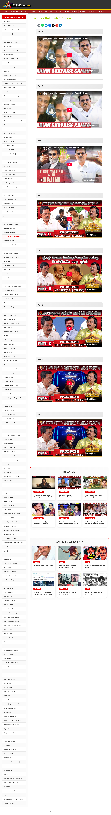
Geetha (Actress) (8, 178)
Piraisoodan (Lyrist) (9, 443)
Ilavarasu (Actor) (8, 203)
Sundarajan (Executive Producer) (12, 704)
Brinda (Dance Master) (10, 112)
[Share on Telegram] (46, 25)
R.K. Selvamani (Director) (10, 555)
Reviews (40, 11)
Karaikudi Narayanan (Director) (12, 249)
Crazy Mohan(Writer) (9, 141)
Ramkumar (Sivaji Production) (12, 530)
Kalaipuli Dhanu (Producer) (12, 236)
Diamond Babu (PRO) (9, 158)
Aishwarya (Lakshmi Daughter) (12, 29)
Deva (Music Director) (9, 149)
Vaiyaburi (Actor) (8, 753)
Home (6, 11)
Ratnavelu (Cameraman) (10, 538)
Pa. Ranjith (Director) (9, 431)
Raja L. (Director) (8, 497)
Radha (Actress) (8, 480)
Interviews (48, 11)
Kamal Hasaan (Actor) (9, 240)
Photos (32, 11)
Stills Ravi (6, 675)
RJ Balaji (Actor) (8, 551)
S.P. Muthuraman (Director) (11, 662)
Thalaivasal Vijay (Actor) (10, 716)
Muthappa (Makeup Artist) (11, 369)
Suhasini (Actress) (8, 687)
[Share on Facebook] (49, 25)
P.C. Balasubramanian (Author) (12, 435)
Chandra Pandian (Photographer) (13, 120)
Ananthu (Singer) (8, 46)
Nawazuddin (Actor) (9, 410)
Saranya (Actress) (8, 588)
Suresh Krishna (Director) (10, 708)
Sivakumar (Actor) (8, 654)
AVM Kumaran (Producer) (10, 75)
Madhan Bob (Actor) (9, 302)
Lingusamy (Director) (9, 290)
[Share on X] (53, 25)
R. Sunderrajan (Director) (10, 563)
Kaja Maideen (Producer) (10, 228)
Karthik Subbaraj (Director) (11, 253)
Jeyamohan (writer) (9, 216)
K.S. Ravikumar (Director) (10, 278)
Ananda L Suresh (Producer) (11, 42)
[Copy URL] (38, 25)
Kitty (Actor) (7, 269)
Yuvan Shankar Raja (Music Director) (13, 799)
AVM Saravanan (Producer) (11, 79)
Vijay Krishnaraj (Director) (11, 782)
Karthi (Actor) (7, 261)
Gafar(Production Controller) (11, 162)
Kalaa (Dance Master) (9, 232)
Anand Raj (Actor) (8, 38)
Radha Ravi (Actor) (9, 484)
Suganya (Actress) (8, 683)
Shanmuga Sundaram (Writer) (12, 617)
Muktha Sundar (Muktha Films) (12, 360)
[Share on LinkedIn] (60, 25)
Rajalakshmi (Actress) (9, 501)
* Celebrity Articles (9, 803)
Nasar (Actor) (7, 393)
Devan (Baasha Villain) (10, 154)
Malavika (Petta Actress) (10, 315)
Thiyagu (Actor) (8, 729)
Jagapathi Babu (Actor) (10, 211)
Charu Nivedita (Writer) (10, 129)
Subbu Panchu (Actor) (9, 679)
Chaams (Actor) (8, 116)
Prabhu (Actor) (7, 472)
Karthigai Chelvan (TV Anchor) (12, 257)
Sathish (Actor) (8, 596)
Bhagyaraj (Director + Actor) (11, 96)
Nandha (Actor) (8, 389)
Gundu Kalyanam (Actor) (10, 183)
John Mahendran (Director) (11, 220)
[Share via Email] (56, 25)
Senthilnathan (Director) (10, 613)
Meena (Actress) (8, 327)
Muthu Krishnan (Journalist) (11, 373)
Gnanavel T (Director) (9, 170)
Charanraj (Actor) (8, 125)
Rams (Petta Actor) (9, 534)
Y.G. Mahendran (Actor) (10, 791)
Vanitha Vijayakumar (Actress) (12, 762)
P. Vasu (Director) (8, 439)
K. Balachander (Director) (10, 265)
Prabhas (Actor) (8, 468)
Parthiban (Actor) (8, 427)
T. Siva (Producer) (8, 745)
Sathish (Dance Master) (10, 600)
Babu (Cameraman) (9, 92)
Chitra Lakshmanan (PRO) (10, 137)
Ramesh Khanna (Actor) (10, 526)
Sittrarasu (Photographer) (11, 650)
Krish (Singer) (7, 274)
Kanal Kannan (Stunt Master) (11, 245)
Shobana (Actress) (8, 633)
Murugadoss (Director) (10, 365)
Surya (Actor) (7, 712)
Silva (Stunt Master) (9, 638)
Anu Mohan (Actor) (9, 54)
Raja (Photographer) (9, 493)
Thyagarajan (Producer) (10, 733)
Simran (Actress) (8, 642)
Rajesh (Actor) (7, 509)
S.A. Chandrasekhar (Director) (12, 575)
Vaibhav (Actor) (8, 757)
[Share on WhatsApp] (42, 25)
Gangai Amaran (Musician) (11, 174)
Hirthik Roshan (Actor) (10, 199)
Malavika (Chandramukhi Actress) (13, 311)
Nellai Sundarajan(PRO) (10, 418)
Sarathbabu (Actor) (9, 592)
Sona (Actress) (7, 658)
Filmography (14, 11)
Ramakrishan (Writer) (9, 518)
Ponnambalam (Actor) (9, 451)
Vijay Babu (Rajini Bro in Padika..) (13, 778)
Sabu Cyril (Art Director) (10, 571)
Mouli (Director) (8, 352)
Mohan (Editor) (8, 340)
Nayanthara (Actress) (9, 414)
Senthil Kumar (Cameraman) (11, 609)
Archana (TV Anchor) (9, 67)
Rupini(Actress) (8, 567)
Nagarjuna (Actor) (8, 381)
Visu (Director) (7, 786)
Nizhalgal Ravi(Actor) (9, 422)
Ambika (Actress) (8, 34)
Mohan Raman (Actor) (9, 348)
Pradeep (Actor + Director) (11, 460)
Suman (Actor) (7, 695)
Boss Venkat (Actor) (9, 108)
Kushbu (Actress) (8, 282)
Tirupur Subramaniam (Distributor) (13, 737)
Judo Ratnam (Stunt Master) (11, 224)
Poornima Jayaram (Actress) (11, 456)
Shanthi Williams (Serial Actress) (12, 625)
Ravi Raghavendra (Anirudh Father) (13, 542)
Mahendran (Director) (9, 319)
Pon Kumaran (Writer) (9, 447)
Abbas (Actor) (7, 21)
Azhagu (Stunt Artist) (9, 87)
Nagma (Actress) (8, 377)
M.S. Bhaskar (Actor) (9, 356)
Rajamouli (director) (9, 505)
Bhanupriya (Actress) (9, 100)
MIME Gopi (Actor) (8, 336)
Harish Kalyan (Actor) (9, 195)
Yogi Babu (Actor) (8, 795)
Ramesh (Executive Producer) (11, 522)
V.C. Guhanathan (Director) (11, 766)
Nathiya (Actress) (8, 406)
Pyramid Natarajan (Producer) (12, 476)
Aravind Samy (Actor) (9, 63)
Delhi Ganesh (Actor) (9, 145)
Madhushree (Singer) (9, 307)
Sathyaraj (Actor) (8, 604)
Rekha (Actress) (8, 547)
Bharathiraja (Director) (10, 104)
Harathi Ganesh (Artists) (10, 187)
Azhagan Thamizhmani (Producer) (13, 83)
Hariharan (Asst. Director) (10, 191)
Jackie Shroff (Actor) (9, 207)
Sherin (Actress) (8, 629)
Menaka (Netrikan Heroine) (11, 331)
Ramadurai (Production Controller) (13, 513)
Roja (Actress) (7, 559)
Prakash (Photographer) (10, 464)
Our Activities (102, 11)
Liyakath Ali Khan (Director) (11, 294)
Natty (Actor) (7, 402)
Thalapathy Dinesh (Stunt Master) (13, 720)
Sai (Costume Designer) (10, 580)
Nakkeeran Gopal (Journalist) (11, 385)
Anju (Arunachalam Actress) (11, 50)
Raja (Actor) (7, 489)
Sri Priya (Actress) (8, 671)
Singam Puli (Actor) (9, 646)
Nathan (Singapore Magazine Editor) (14, 398)
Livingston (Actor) (8, 298)
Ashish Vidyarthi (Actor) (10, 71)
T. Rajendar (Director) (9, 741)
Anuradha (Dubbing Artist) (11, 58)
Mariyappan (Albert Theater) (11, 323)
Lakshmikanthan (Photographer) (12, 286)
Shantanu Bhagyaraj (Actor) (11, 621)
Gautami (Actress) (8, 166)
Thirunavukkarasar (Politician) (12, 724)
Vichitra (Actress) (8, 770)
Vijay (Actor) (7, 774)
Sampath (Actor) (8, 584)
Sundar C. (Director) (9, 700)
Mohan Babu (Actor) (9, 344)
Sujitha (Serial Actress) (10, 691)
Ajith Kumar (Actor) (9, 25)
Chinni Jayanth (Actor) (9, 133)
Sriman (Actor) (7, 666)
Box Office (24, 11)
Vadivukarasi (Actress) (10, 749)
